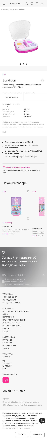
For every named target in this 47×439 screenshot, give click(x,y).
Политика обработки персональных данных (21, 402)
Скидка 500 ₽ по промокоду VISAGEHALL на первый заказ (23, 152)
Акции (5, 314)
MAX (4, 369)
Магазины (7, 340)
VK (4, 361)
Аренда (6, 348)
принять (22, 435)
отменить (37, 435)
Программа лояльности (14, 320)
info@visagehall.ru (12, 303)
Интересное (8, 317)
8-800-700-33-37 (10, 297)
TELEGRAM (7, 364)
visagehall (8, 294)
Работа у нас (9, 337)
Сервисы (7, 357)
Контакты (7, 343)
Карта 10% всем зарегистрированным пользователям (21, 146)
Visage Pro (8, 354)
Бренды (6, 329)
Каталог (6, 331)
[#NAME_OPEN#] (42, 420)
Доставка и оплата (12, 323)
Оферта (6, 399)
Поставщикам (9, 346)
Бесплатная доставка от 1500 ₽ (19, 142)
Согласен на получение (18, 281)
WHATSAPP (7, 366)
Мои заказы (8, 308)
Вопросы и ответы (11, 326)
